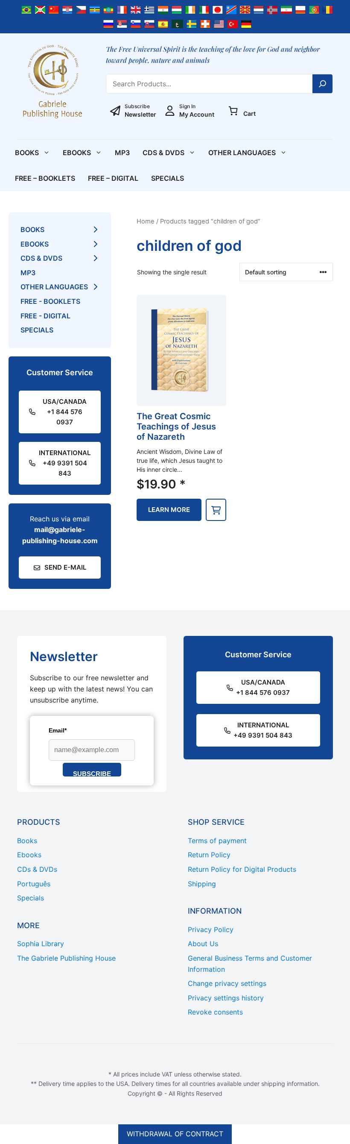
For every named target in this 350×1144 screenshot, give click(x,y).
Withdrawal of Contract (175, 1133)
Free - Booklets (50, 301)
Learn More (169, 510)
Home (146, 221)
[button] (216, 510)
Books (27, 152)
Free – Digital (113, 178)
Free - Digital (45, 316)
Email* (58, 730)
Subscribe (92, 773)
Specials (167, 178)
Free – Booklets (45, 178)
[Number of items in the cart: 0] (233, 110)
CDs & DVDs (163, 152)
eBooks (77, 152)
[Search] (322, 83)
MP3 (122, 152)
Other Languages (242, 152)
